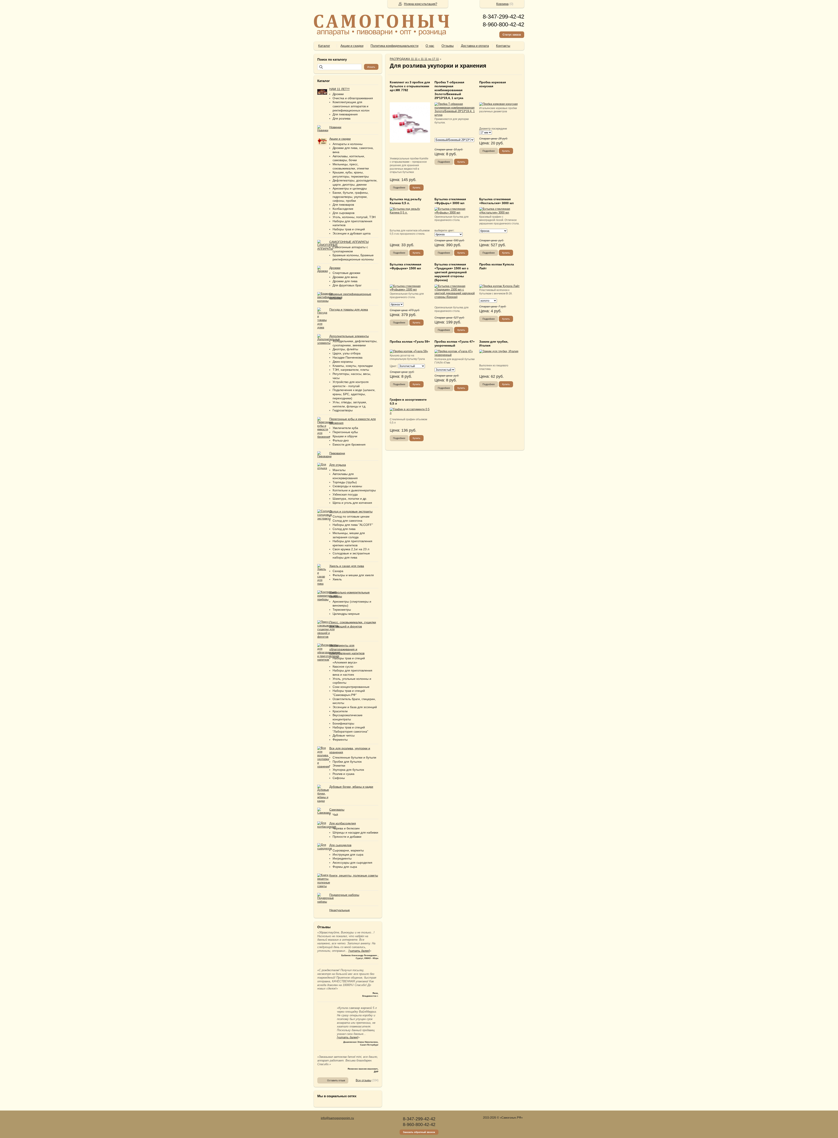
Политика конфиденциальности (394, 46)
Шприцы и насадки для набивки (355, 832)
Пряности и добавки (347, 836)
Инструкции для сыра (348, 854)
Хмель (337, 579)
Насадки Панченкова (347, 357)
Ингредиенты (342, 858)
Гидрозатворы (343, 410)
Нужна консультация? (420, 4)
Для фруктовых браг (347, 285)
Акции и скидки (351, 46)
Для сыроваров (343, 213)
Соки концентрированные (351, 687)
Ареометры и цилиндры (350, 188)
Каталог (324, 46)
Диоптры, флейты (345, 349)
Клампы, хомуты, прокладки (353, 365)
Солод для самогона (347, 520)
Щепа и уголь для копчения (352, 502)
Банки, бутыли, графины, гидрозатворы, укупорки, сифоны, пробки (351, 196)
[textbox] (339, 67)
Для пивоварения (345, 114)
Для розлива (341, 118)
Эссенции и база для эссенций (355, 707)
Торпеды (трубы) (345, 482)
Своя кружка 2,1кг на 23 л (351, 549)
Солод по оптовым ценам (351, 516)
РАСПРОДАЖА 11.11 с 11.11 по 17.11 (414, 59)
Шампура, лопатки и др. (350, 498)
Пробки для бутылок (347, 761)
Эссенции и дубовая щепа (352, 233)
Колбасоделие (343, 208)
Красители (340, 711)
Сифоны (339, 778)
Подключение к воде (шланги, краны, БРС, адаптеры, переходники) (354, 394)
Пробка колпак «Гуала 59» (410, 341)
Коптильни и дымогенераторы (354, 490)
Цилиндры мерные (346, 613)
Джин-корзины (343, 361)
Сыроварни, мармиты (348, 850)
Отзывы (447, 46)
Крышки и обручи (345, 436)
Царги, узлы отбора (347, 353)
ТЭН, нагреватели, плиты (351, 369)
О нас (430, 46)
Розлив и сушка (343, 774)
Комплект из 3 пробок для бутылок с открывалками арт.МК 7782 (410, 86)
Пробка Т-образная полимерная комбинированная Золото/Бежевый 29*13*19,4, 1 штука (449, 90)
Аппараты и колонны (347, 144)
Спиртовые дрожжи (346, 273)
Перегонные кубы (345, 432)
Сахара (338, 571)
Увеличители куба (345, 428)
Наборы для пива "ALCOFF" (353, 524)
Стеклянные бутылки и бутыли (354, 757)
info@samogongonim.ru (337, 1118)
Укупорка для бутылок (348, 769)
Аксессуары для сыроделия (352, 862)
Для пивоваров (343, 204)
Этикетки (339, 765)
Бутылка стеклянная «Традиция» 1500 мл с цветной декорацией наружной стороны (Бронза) (451, 272)
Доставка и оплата (475, 46)
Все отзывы (363, 1080)
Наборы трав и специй (349, 229)
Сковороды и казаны (347, 486)
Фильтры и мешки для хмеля (353, 575)
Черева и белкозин (346, 828)
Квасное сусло (343, 666)
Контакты (503, 46)
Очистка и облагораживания (353, 98)
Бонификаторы (343, 723)
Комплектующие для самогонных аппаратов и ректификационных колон (351, 106)
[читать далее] (359, 950)
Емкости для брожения (349, 444)
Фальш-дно (341, 440)
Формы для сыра (345, 866)
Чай (335, 814)
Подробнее (399, 187)
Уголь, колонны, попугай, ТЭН (354, 217)
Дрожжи (338, 94)
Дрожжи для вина (345, 277)
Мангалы (339, 470)
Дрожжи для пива (345, 281)
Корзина (502, 4)
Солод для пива (344, 529)
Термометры (342, 609)
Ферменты (340, 739)
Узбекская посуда (345, 494)
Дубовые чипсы (344, 735)
